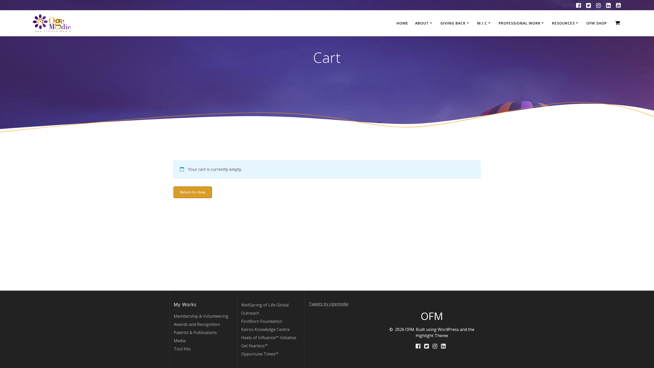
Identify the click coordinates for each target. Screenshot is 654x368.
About (422, 23)
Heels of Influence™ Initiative (268, 337)
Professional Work (520, 23)
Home (402, 23)
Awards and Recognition (197, 324)
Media (179, 340)
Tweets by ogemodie (328, 304)
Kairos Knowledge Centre (265, 329)
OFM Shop (596, 23)
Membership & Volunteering (201, 316)
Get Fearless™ (254, 346)
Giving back (453, 23)
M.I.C (482, 23)
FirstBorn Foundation (261, 321)
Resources (563, 23)
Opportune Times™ (259, 354)
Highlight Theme (432, 335)
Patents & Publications (195, 332)
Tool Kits (182, 349)
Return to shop (192, 192)
